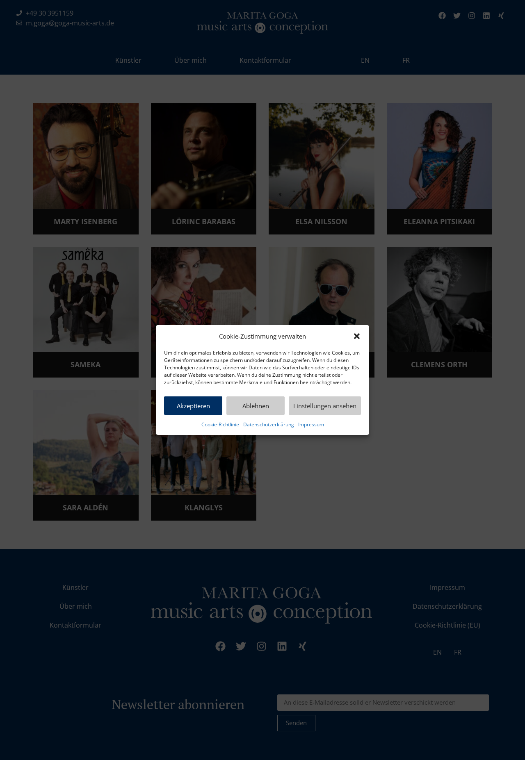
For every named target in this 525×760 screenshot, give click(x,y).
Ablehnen (255, 406)
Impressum (311, 424)
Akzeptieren (193, 406)
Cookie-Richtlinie (220, 424)
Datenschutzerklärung (268, 424)
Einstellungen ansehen (324, 406)
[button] (357, 336)
